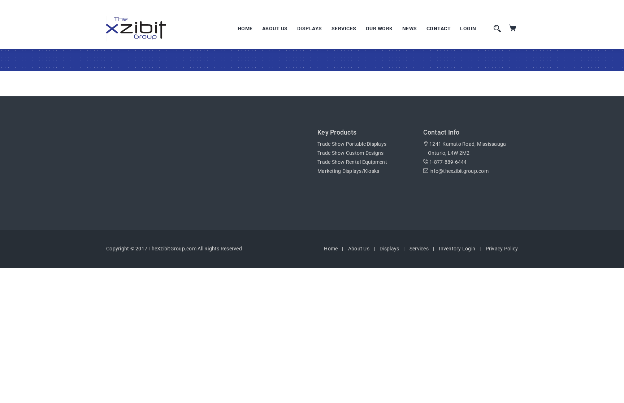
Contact (438, 28)
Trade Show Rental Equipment (352, 162)
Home (245, 28)
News (409, 28)
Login (468, 28)
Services (344, 28)
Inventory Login (457, 248)
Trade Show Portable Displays (351, 144)
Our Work (379, 28)
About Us (275, 28)
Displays (309, 28)
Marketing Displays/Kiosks (348, 171)
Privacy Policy (502, 248)
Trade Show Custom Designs (350, 153)
